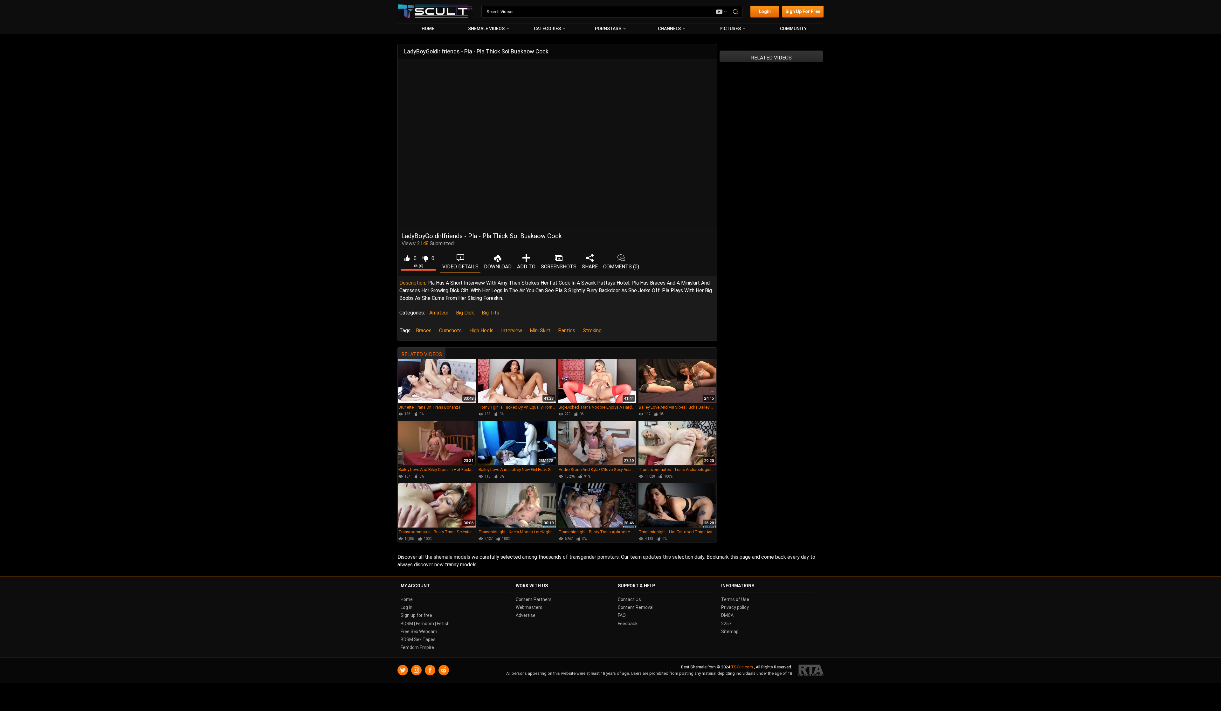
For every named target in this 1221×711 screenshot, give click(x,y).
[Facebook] (430, 670)
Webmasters (529, 607)
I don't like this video (425, 258)
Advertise (525, 615)
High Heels (481, 331)
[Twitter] (402, 670)
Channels (669, 28)
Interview (511, 331)
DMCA (727, 615)
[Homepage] (435, 11)
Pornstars (608, 28)
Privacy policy (735, 607)
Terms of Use (735, 599)
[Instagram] (416, 670)
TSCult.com (742, 667)
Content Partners (534, 599)
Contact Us (629, 599)
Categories (547, 28)
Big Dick (465, 313)
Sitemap (730, 631)
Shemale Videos (486, 28)
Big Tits (490, 313)
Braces (423, 331)
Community (793, 28)
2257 (726, 623)
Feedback (628, 623)
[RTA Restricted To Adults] (811, 670)
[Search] (735, 11)
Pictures (730, 28)
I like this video (407, 258)
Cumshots (450, 331)
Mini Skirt (540, 331)
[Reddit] (443, 670)
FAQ (622, 615)
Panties (566, 331)
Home (428, 28)
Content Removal (635, 607)
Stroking (592, 331)
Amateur (438, 313)
